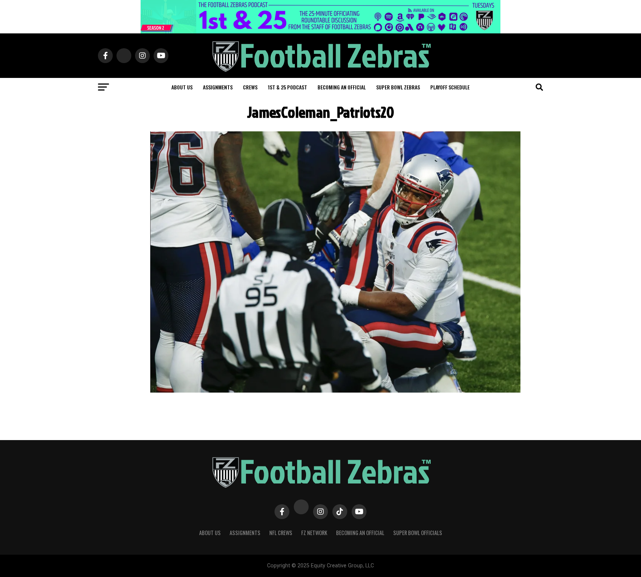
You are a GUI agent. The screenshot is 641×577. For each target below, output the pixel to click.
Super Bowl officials (417, 533)
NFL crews (280, 533)
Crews (250, 87)
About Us (210, 533)
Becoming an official (342, 87)
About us (182, 87)
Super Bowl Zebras (398, 87)
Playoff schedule (450, 87)
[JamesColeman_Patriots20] (335, 390)
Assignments (218, 87)
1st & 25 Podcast (287, 87)
